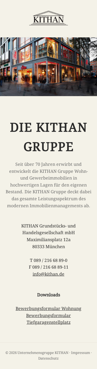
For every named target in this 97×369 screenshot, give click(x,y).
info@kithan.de (48, 274)
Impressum (80, 353)
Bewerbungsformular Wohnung (48, 308)
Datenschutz (48, 358)
